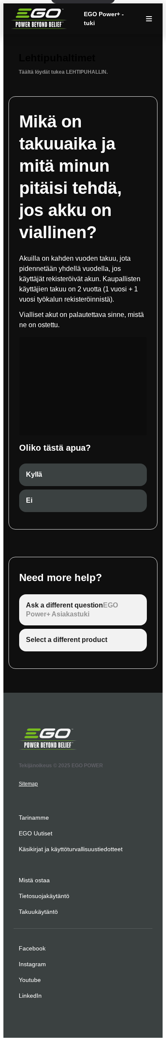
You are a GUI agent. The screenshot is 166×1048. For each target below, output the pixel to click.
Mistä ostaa (34, 880)
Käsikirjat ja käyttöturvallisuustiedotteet (71, 849)
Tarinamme (34, 817)
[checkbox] (83, 475)
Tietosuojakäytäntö (44, 896)
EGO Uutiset (35, 833)
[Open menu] (149, 19)
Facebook (32, 948)
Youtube (30, 979)
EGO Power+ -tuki (104, 18)
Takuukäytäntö (38, 911)
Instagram (32, 964)
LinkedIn (30, 995)
